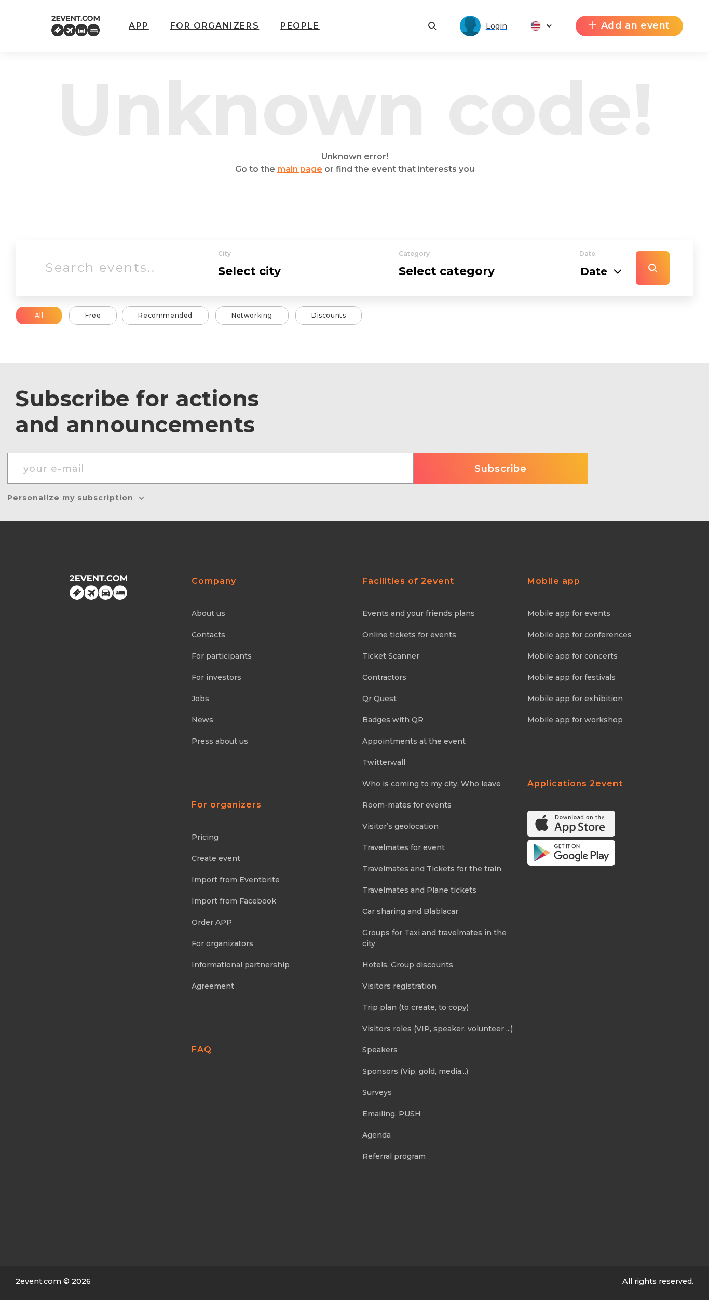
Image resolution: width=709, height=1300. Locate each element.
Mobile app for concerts (572, 656)
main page (299, 169)
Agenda (376, 1135)
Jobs (200, 698)
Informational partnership (241, 964)
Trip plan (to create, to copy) (415, 1007)
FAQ (202, 1050)
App (139, 26)
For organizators (222, 943)
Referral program (394, 1156)
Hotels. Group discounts (407, 964)
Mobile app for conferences (579, 634)
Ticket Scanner (390, 656)
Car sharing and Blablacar (410, 911)
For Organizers (214, 26)
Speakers (380, 1050)
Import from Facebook (234, 901)
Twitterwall (383, 762)
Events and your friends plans (418, 613)
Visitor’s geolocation (400, 826)
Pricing (205, 837)
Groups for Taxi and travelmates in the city (434, 938)
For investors (216, 677)
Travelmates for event (403, 847)
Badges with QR (393, 719)
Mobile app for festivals (571, 677)
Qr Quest (379, 698)
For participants (222, 656)
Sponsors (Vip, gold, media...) (415, 1071)
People (300, 26)
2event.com (38, 1281)
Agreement (213, 986)
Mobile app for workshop (575, 719)
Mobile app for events (568, 613)
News (202, 719)
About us (208, 613)
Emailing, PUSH (391, 1113)
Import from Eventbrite (236, 879)
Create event (216, 858)
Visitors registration (399, 986)
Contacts (208, 634)
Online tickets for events (409, 634)
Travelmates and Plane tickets (419, 890)
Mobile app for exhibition (575, 698)
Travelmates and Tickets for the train (431, 868)
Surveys (377, 1092)
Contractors (384, 677)
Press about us (220, 741)
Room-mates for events (407, 805)
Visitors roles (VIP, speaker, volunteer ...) (437, 1028)
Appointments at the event (414, 741)
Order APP (212, 922)
